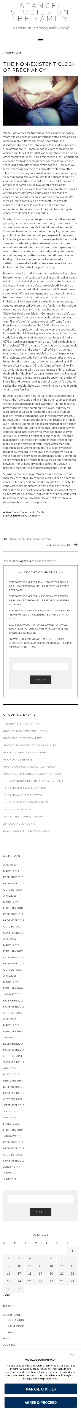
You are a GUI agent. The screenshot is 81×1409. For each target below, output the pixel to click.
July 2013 (9, 1111)
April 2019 (9, 864)
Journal (9, 1344)
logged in (25, 561)
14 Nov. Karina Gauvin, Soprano (24, 788)
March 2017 (11, 945)
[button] (71, 1354)
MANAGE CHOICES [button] (41, 1389)
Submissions (16, 1326)
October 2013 (12, 1099)
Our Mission (16, 1319)
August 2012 (11, 1166)
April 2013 (9, 1117)
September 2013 (13, 1105)
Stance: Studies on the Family (40, 12)
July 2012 (9, 1172)
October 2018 (12, 889)
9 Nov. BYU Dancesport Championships (29, 745)
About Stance (12, 1314)
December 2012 (13, 1142)
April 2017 (9, 938)
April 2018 (9, 895)
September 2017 (13, 932)
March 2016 (11, 982)
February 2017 (13, 951)
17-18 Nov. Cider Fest (17, 809)
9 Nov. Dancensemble (18, 759)
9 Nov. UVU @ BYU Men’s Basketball (26, 752)
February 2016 (13, 988)
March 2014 (11, 1074)
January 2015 (12, 1037)
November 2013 (13, 1092)
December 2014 (13, 1043)
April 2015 (9, 1018)
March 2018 (11, 902)
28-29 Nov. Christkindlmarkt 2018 (26, 830)
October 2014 (12, 1056)
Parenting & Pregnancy (28, 515)
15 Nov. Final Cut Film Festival (23, 795)
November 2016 (13, 963)
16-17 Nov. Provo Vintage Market (25, 802)
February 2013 (13, 1130)
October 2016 (12, 969)
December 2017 (13, 914)
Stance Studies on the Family (28, 512)
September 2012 (13, 1160)
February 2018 (13, 908)
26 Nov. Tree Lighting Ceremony (25, 816)
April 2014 (9, 1068)
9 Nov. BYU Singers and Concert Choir (29, 766)
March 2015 (11, 1025)
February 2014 (13, 1080)
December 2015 (13, 1000)
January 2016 (12, 994)
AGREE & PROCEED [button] (41, 1402)
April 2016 (9, 975)
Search (40, 679)
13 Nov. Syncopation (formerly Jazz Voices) (33, 780)
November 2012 (13, 1148)
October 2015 (12, 1012)
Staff (11, 1332)
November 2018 (13, 883)
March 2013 (11, 1123)
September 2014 (13, 1062)
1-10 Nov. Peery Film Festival (22, 724)
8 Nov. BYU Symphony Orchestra (25, 731)
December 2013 (13, 1086)
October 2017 (12, 926)
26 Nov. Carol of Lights (19, 823)
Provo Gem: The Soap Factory (31, 539)
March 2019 (11, 871)
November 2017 (13, 920)
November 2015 (13, 1006)
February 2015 (13, 1031)
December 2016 (13, 957)
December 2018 (13, 877)
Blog (6, 1338)
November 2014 (13, 1049)
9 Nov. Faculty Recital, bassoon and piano (32, 773)
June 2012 (9, 1179)
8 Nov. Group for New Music (22, 738)
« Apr (6, 1295)
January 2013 (12, 1136)
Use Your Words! (59, 544)
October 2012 (12, 1154)
